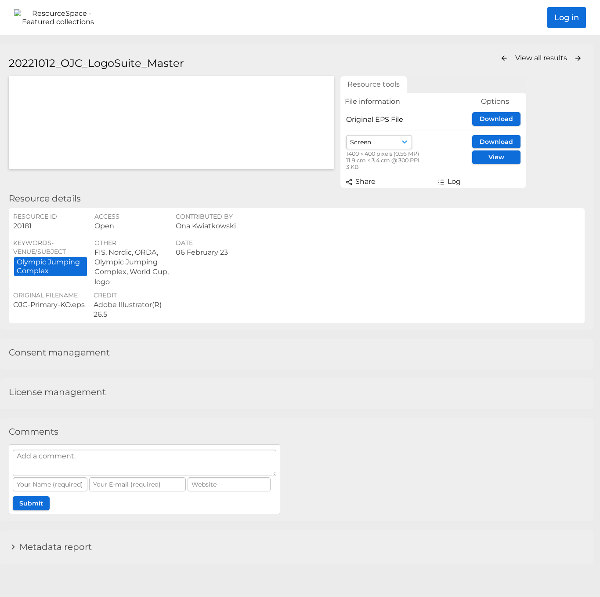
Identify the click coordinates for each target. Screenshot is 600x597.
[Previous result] (504, 58)
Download (496, 119)
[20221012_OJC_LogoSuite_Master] (171, 122)
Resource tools (373, 84)
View (496, 157)
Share (365, 181)
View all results (542, 58)
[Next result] (578, 58)
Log (453, 181)
